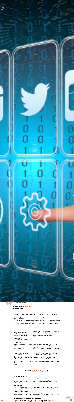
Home (14, 302)
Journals (17, 302)
